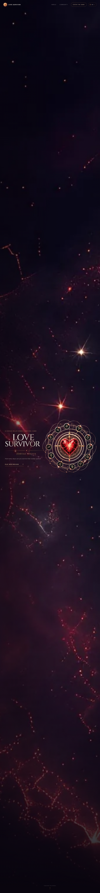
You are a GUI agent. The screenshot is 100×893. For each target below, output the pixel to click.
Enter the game (79, 4)
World (54, 4)
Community (63, 4)
